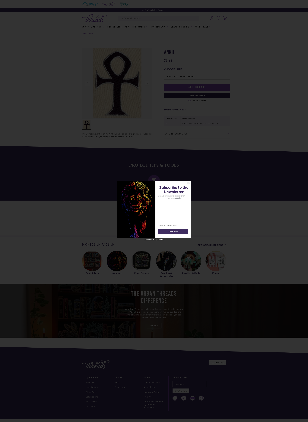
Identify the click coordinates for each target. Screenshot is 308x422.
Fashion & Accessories (166, 275)
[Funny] (215, 261)
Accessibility (149, 387)
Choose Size (173, 69)
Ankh (91, 33)
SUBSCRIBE (181, 391)
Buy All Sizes (197, 95)
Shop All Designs (92, 26)
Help (117, 382)
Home (84, 33)
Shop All (90, 382)
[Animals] (117, 261)
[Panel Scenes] (141, 261)
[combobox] (158, 18)
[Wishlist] (218, 18)
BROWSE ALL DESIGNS (210, 245)
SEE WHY (154, 326)
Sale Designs (92, 397)
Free (197, 26)
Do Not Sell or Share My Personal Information (153, 405)
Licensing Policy (151, 392)
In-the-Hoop (158, 26)
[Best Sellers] (92, 261)
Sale (205, 26)
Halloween (138, 26)
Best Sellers (92, 273)
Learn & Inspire (180, 26)
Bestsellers (114, 26)
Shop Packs (91, 392)
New (127, 26)
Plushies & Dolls (191, 273)
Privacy (147, 397)
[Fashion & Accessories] (166, 261)
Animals (117, 273)
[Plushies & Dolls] (191, 261)
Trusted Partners (152, 382)
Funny (215, 273)
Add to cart (197, 87)
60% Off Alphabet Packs (152, 10)
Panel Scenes (141, 273)
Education (120, 387)
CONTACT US (218, 363)
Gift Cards (90, 406)
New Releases (92, 387)
